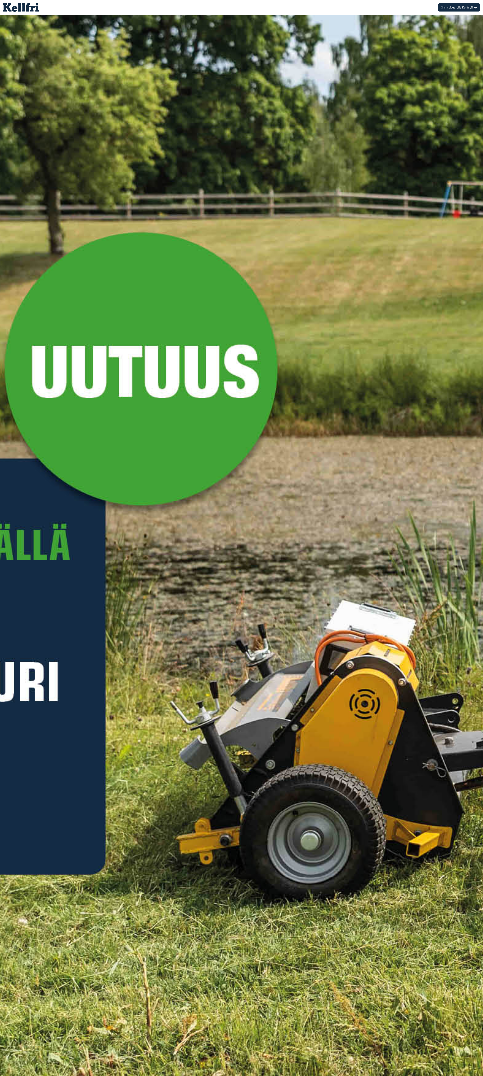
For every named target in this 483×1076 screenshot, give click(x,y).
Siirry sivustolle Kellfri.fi (457, 7)
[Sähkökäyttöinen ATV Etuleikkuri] (241, 545)
